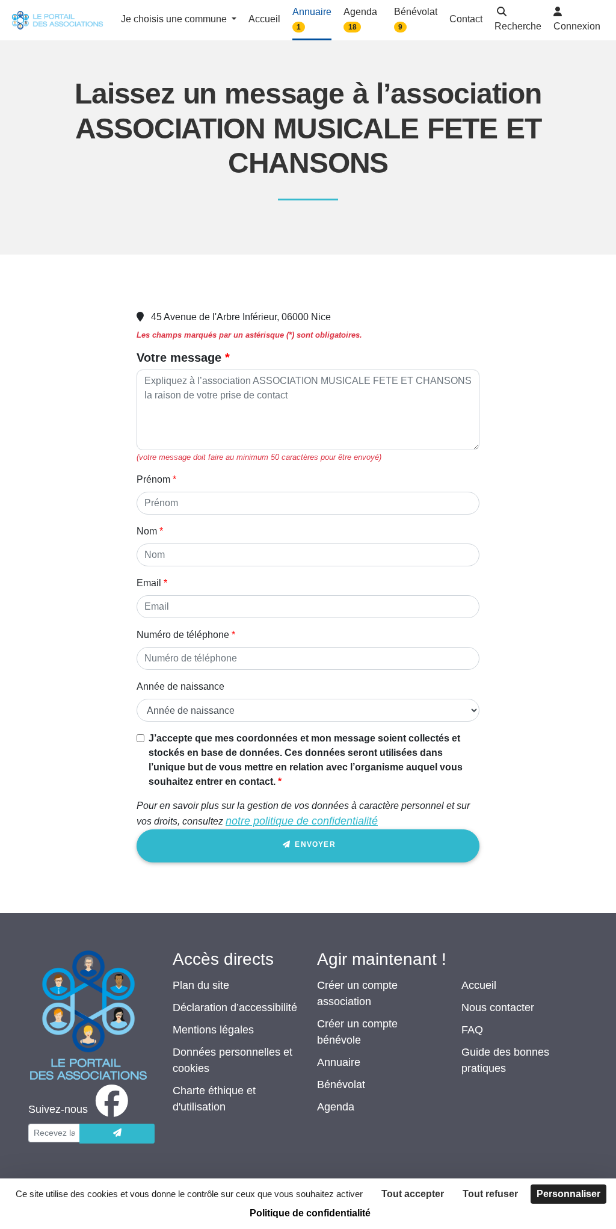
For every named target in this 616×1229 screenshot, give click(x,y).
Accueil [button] (264, 19)
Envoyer (314, 844)
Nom (147, 531)
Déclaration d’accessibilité (235, 1007)
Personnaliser (568, 1194)
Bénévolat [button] (415, 19)
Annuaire (338, 1062)
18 (352, 27)
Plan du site (201, 985)
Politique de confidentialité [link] (310, 1213)
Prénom (153, 479)
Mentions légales (213, 1030)
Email (149, 583)
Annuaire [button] (311, 19)
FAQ (472, 1030)
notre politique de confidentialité (302, 821)
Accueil (478, 985)
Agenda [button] (360, 19)
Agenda (335, 1107)
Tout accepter (412, 1194)
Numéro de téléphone (183, 635)
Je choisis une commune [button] (175, 19)
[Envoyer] (117, 1134)
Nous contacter (497, 1007)
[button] (517, 20)
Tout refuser (490, 1194)
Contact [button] (465, 19)
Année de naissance (180, 686)
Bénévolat (341, 1085)
